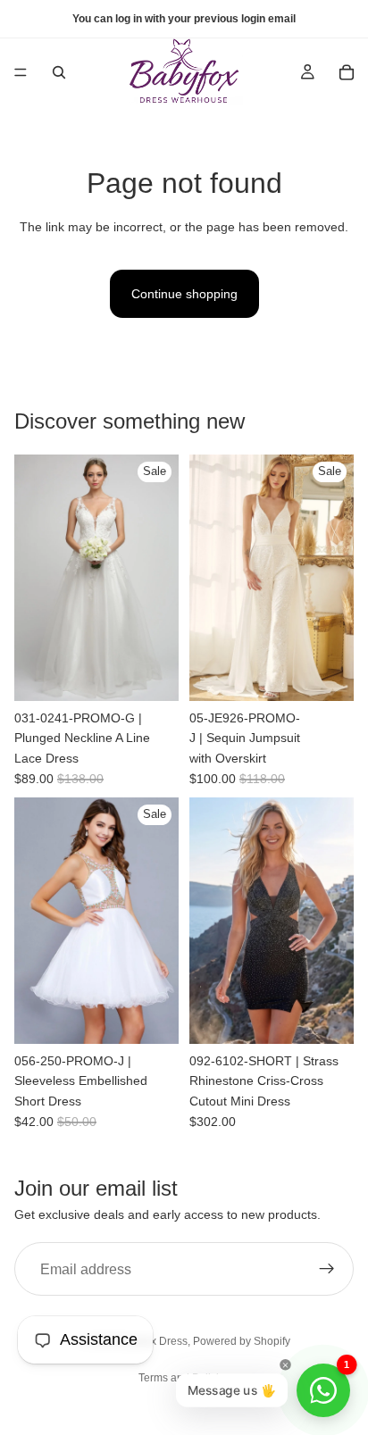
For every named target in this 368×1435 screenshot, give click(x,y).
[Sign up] (327, 1270)
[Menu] (20, 72)
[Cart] (346, 72)
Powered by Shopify (241, 1341)
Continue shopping (184, 294)
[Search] (59, 72)
